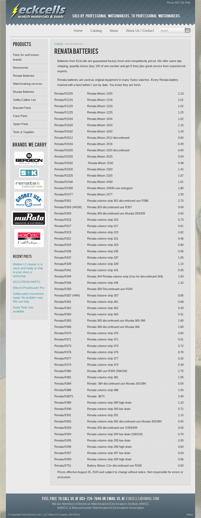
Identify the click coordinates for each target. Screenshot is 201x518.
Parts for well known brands (26, 57)
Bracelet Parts (22, 107)
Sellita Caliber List (24, 99)
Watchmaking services (27, 83)
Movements (20, 67)
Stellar (189, 514)
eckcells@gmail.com (142, 499)
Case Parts (20, 116)
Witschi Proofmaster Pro (28, 287)
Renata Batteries (23, 75)
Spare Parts (20, 124)
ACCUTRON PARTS (26, 282)
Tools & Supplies (23, 132)
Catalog (58, 44)
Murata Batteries (23, 91)
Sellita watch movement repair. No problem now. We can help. (28, 297)
